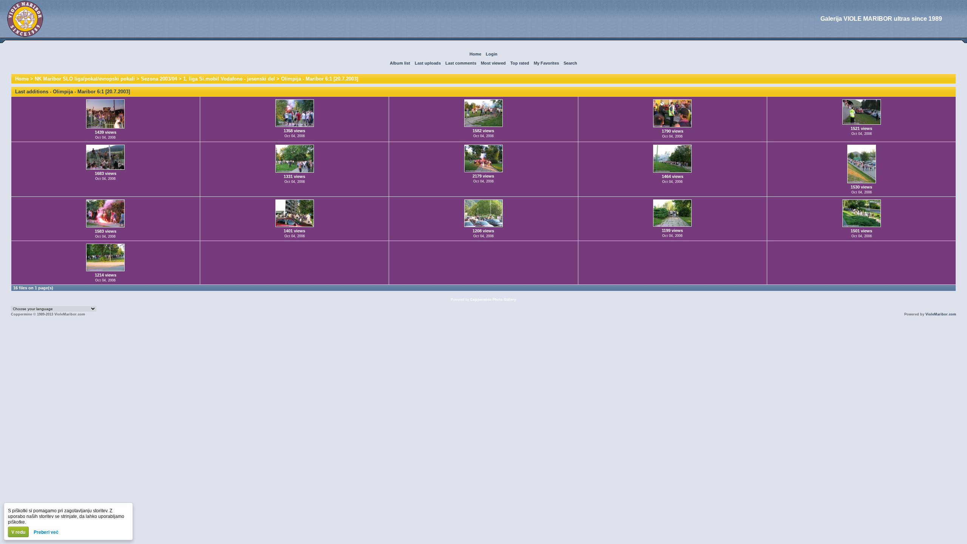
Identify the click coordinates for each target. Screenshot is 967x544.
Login (491, 54)
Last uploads (428, 63)
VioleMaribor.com (940, 314)
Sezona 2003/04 (159, 79)
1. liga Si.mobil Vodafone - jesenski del (229, 79)
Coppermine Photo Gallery (493, 299)
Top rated (519, 63)
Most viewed (493, 63)
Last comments (460, 63)
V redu (18, 532)
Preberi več (46, 532)
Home (475, 54)
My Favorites (546, 63)
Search (570, 63)
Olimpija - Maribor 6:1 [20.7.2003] (319, 79)
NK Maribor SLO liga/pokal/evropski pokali (85, 79)
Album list (400, 63)
